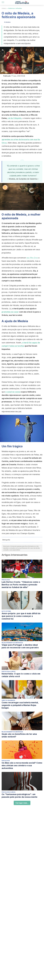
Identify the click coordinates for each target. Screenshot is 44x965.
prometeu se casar (10, 312)
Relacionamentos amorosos (12, 642)
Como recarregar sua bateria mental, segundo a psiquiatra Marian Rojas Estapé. (20, 705)
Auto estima (6, 611)
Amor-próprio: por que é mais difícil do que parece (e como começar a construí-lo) (21, 616)
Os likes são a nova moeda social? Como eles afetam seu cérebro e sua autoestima (22, 765)
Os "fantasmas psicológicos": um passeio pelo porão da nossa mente (19, 795)
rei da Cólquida (14, 118)
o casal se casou (12, 392)
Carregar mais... (22, 803)
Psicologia (6, 580)
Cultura (4, 8)
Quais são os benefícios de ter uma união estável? (19, 735)
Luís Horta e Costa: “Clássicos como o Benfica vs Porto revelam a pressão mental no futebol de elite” (21, 585)
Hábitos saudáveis (8, 700)
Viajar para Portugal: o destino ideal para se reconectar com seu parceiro (20, 646)
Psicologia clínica (8, 671)
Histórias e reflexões (15, 8)
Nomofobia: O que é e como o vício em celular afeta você (21, 675)
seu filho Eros (32, 258)
